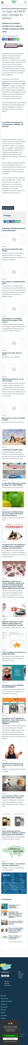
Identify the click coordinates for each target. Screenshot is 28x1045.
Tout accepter (10, 1035)
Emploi (3, 1012)
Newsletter (7, 985)
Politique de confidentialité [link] (10, 1041)
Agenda (3, 1018)
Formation (4, 1015)
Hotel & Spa (4, 998)
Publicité (6, 983)
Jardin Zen (4, 1004)
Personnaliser (10, 1039)
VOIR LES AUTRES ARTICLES (15, 941)
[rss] (8, 976)
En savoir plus (8, 208)
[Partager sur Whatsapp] (15, 39)
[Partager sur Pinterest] (9, 39)
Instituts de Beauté (6, 1001)
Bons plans (4, 1007)
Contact (6, 981)
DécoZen (3, 1009)
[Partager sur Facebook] (5, 221)
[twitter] (5, 976)
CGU (19, 972)
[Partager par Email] (18, 39)
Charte (20, 978)
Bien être (3, 995)
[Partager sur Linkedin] (12, 39)
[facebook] (2, 976)
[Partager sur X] (6, 39)
